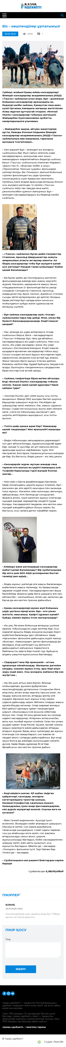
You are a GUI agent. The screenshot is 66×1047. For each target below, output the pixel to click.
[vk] (13, 993)
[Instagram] (8, 993)
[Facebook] (4, 993)
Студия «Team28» (54, 1041)
